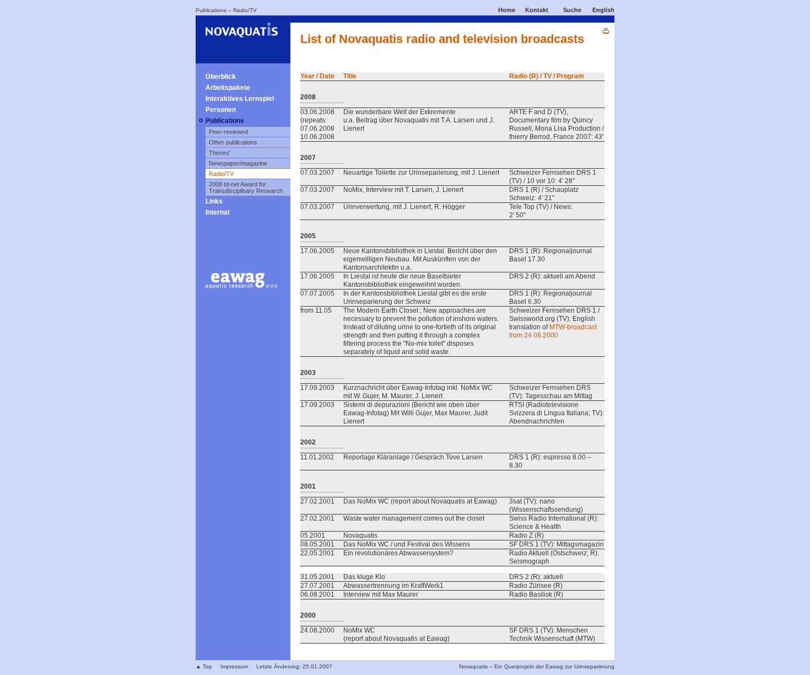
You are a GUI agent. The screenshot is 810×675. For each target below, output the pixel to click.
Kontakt (536, 10)
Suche (572, 10)
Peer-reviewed (228, 131)
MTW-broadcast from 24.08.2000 (553, 331)
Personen (221, 110)
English (603, 10)
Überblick (221, 77)
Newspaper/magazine (238, 163)
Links (214, 201)
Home (506, 10)
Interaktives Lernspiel (240, 99)
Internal (217, 212)
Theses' (219, 152)
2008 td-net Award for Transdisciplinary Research (246, 187)
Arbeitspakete (228, 88)
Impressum (234, 666)
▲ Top (204, 666)
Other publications (233, 142)
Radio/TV (245, 10)
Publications (211, 10)
